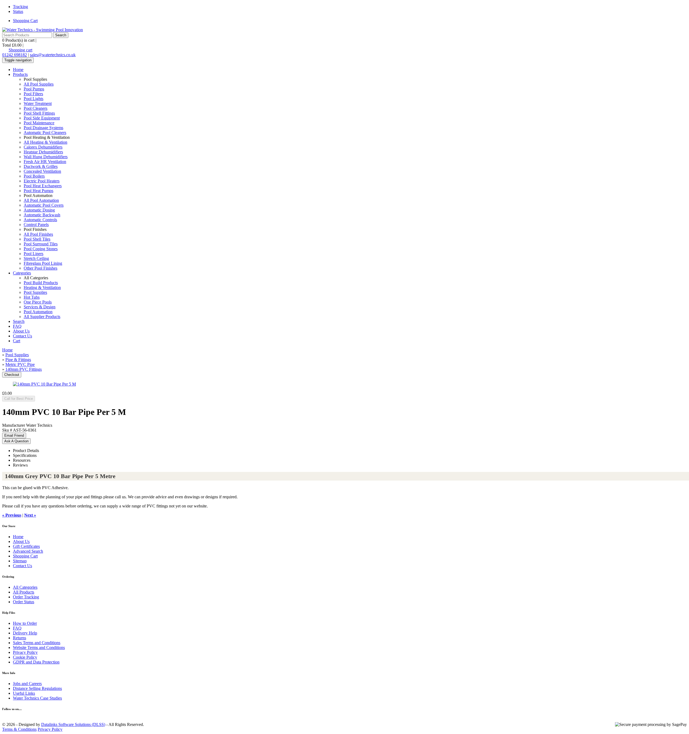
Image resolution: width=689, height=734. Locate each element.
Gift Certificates (26, 546)
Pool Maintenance (39, 123)
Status (18, 11)
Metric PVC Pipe (20, 364)
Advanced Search (28, 551)
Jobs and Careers (27, 683)
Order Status (23, 601)
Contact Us (22, 336)
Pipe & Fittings (18, 359)
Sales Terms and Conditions (36, 642)
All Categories (25, 587)
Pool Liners (33, 253)
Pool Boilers (34, 176)
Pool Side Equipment (42, 118)
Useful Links (24, 693)
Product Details (26, 450)
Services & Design (39, 307)
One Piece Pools (38, 302)
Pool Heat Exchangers (43, 186)
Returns (19, 638)
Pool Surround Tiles (41, 244)
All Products (23, 592)
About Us (21, 331)
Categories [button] (22, 273)
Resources (21, 460)
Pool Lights (33, 98)
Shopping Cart (25, 20)
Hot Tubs (32, 297)
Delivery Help (25, 633)
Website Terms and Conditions (39, 647)
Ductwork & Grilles (41, 166)
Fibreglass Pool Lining (43, 263)
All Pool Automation (41, 200)
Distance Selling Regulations (37, 688)
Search (18, 321)
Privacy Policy (25, 652)
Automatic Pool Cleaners (45, 132)
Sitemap (20, 561)
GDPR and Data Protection (36, 662)
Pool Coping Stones (41, 248)
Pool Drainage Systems (43, 127)
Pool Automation (38, 311)
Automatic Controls (40, 219)
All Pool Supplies (39, 84)
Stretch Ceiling (36, 258)
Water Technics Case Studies (37, 698)
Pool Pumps (34, 89)
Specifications (25, 455)
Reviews (20, 465)
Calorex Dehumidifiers (43, 147)
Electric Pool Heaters (41, 181)
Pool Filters (33, 93)
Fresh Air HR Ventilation (45, 161)
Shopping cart (20, 50)
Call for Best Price (18, 399)
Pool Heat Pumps (38, 190)
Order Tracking (26, 597)
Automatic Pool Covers (44, 205)
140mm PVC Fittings (23, 369)
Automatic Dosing (39, 210)
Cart (16, 340)
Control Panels (36, 224)
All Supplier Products (42, 316)
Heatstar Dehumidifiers (43, 152)
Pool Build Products (41, 282)
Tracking (20, 6)
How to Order (25, 623)
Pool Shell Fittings (39, 113)
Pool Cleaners (35, 108)
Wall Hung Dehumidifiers (46, 156)
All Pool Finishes (38, 234)
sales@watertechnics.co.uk (53, 54)
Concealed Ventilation (42, 171)
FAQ (17, 326)
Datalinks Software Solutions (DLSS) (73, 724)
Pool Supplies (35, 292)
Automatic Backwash (42, 215)
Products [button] (20, 74)
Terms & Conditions (19, 729)
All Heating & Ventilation (45, 142)
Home (18, 69)
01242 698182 (14, 54)
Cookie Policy (25, 657)
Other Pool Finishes (40, 268)
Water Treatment (38, 103)
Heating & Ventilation (42, 287)
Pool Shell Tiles (37, 239)
